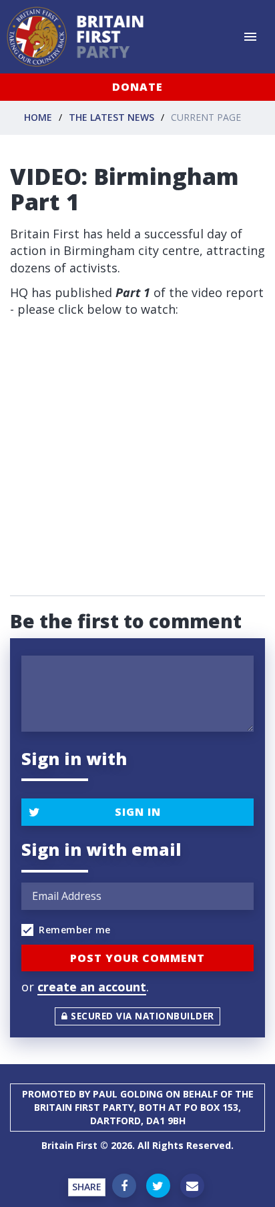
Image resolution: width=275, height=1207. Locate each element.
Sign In (138, 811)
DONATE (137, 86)
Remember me (75, 929)
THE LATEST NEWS (111, 117)
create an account (91, 987)
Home (38, 117)
